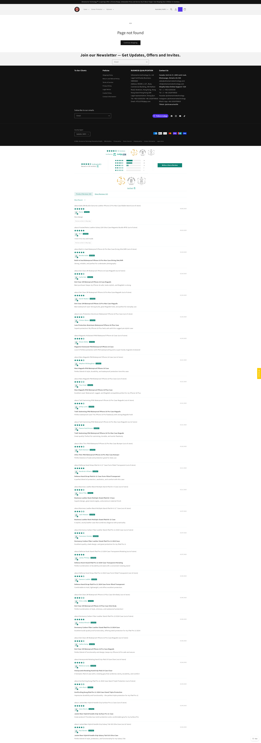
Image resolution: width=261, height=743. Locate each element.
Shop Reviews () (101, 194)
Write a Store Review (170, 165)
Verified (130, 188)
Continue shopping (130, 43)
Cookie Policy (107, 93)
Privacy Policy (107, 86)
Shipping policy (138, 141)
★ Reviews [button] (259, 373)
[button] (86, 9)
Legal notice (160, 141)
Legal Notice (107, 89)
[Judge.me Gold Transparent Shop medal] (121, 181)
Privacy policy (117, 141)
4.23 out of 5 (96, 164)
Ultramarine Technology (85, 141)
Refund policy (108, 141)
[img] (91, 164)
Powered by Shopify (97, 141)
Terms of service (108, 82)
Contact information (109, 96)
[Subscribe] (146, 62)
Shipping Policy (108, 75)
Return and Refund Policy (111, 79)
